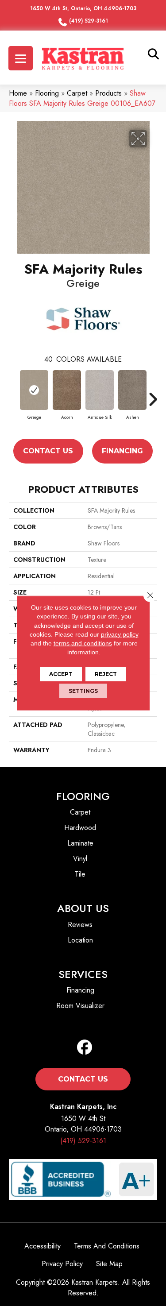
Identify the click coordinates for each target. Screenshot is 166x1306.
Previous (13, 399)
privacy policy (120, 634)
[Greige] (34, 390)
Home (18, 93)
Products (108, 93)
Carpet (77, 93)
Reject (106, 673)
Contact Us (48, 451)
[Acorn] (66, 390)
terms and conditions (83, 643)
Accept (61, 673)
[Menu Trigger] (20, 58)
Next (152, 399)
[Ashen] (132, 390)
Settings (83, 690)
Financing (122, 451)
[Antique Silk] (99, 390)
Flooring (47, 93)
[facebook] (84, 1048)
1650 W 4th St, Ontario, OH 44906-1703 (83, 8)
